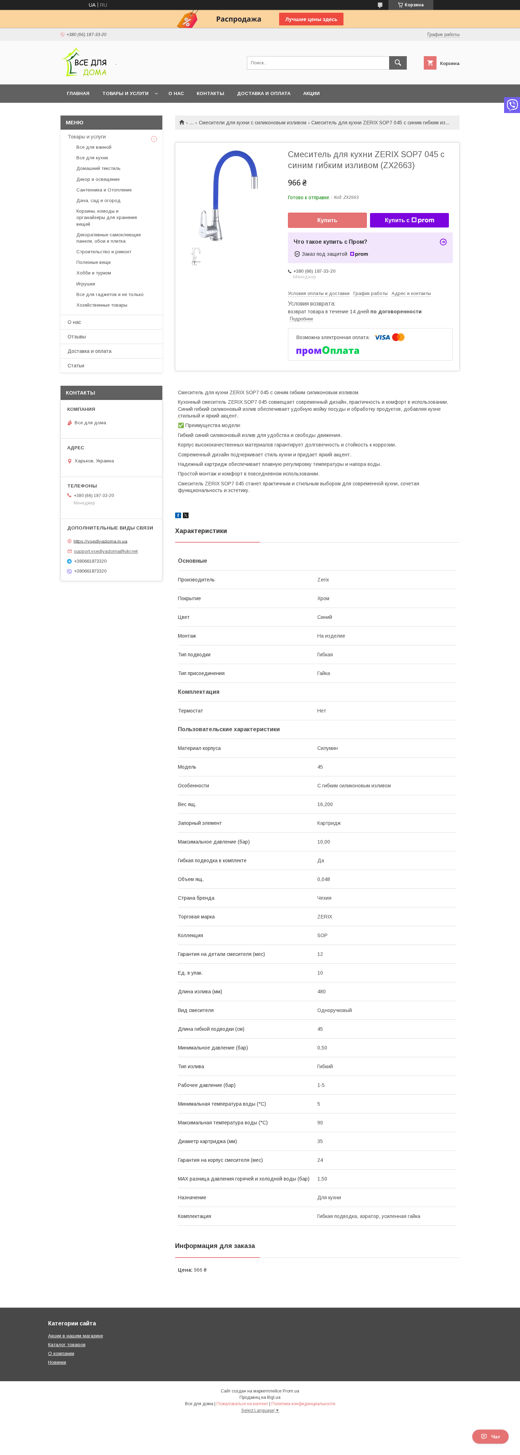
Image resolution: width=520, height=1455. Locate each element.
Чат (495, 1436)
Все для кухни (92, 157)
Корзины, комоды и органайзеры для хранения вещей (106, 217)
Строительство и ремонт (103, 251)
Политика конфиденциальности (303, 1403)
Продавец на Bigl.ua (260, 1397)
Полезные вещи (93, 262)
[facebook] (178, 516)
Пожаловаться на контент (242, 1403)
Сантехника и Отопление (104, 190)
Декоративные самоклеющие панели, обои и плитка (108, 238)
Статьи (76, 365)
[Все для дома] (83, 75)
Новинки (57, 1362)
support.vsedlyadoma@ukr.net (106, 551)
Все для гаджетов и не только (110, 294)
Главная (78, 93)
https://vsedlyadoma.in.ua (100, 541)
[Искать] (398, 63)
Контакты (210, 93)
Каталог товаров (67, 1344)
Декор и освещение (98, 179)
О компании (61, 1353)
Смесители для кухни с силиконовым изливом (252, 122)
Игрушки (85, 283)
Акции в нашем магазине (75, 1335)
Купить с (397, 220)
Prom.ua (291, 1391)
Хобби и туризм (93, 273)
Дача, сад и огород (98, 200)
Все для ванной (93, 147)
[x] (186, 516)
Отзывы (77, 336)
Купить (327, 220)
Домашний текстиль (98, 168)
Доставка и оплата (263, 93)
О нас (176, 93)
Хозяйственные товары (101, 305)
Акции (311, 93)
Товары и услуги (125, 93)
